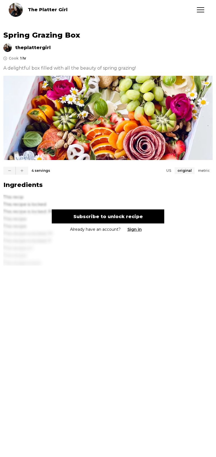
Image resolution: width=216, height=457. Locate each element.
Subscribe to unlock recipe (108, 216)
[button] (200, 10)
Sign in (134, 229)
